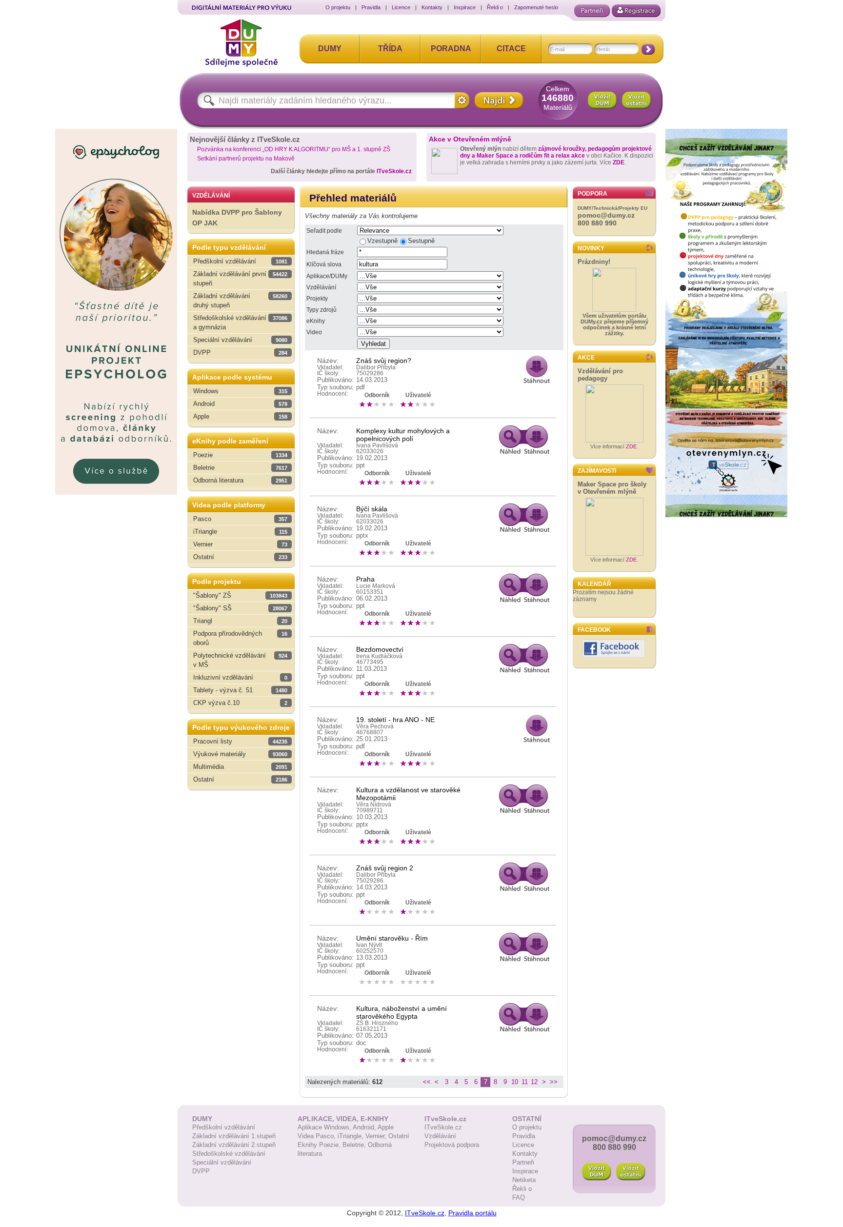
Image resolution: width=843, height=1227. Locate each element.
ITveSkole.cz (394, 171)
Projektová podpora (451, 1144)
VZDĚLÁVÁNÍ (211, 195)
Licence (401, 7)
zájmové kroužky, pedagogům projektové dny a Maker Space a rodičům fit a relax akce (556, 152)
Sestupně (421, 240)
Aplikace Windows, (325, 1127)
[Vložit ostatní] (637, 100)
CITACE (511, 48)
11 (525, 1082)
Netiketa (524, 1180)
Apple (386, 1127)
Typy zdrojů (321, 310)
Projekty (317, 299)
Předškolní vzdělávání (223, 1127)
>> (554, 1082)
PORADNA (451, 48)
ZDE (618, 162)
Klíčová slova (323, 264)
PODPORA (592, 193)
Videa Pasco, (318, 1136)
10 (514, 1082)
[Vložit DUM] (602, 100)
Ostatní (398, 1136)
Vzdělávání (321, 287)
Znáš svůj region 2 (384, 868)
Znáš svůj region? (383, 360)
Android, (365, 1127)
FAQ (518, 1197)
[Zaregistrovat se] (636, 11)
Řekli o (495, 7)
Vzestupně (382, 240)
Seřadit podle (324, 231)
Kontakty (432, 7)
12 (534, 1082)
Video (314, 332)
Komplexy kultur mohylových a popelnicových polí (403, 435)
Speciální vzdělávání (221, 1162)
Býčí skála (371, 509)
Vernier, (376, 1136)
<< (427, 1082)
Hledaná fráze (325, 252)
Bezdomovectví (379, 649)
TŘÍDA (390, 48)
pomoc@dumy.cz (606, 215)
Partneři (523, 1162)
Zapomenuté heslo (536, 7)
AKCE (586, 357)
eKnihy (315, 321)
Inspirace (465, 7)
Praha (365, 579)
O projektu (337, 7)
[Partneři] (592, 11)
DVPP (201, 1171)
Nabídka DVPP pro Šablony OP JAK (237, 218)
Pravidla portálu (472, 1213)
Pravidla (371, 7)
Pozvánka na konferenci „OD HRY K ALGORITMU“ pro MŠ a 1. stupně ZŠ (293, 149)
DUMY (329, 48)
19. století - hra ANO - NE (395, 720)
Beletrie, (355, 1144)
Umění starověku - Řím (392, 938)
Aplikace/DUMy (326, 276)
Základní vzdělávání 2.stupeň (234, 1144)
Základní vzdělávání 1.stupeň (234, 1136)
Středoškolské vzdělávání (228, 1153)
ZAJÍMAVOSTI (597, 470)
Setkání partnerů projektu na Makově (246, 158)
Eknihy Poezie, (320, 1144)
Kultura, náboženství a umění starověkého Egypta (401, 1012)
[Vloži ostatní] (631, 1172)
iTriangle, (351, 1136)
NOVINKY (591, 248)
